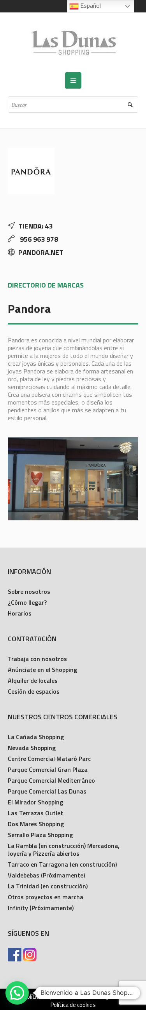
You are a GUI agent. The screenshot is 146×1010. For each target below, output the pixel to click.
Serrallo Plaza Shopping (40, 834)
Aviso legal (99, 997)
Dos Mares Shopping (36, 824)
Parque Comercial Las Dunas (47, 791)
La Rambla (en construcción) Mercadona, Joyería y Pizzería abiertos (64, 849)
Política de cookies (73, 1005)
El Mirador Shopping (35, 802)
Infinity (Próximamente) (41, 907)
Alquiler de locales (33, 680)
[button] (17, 993)
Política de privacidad (49, 997)
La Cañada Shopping (36, 736)
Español (90, 5)
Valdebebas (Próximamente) (46, 875)
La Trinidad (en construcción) (48, 886)
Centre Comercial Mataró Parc (49, 758)
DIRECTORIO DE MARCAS (46, 285)
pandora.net (40, 252)
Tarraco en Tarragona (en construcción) (62, 864)
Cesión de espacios (34, 691)
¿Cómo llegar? (27, 602)
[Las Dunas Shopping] (73, 42)
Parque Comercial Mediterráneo (51, 780)
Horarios (20, 613)
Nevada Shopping (32, 747)
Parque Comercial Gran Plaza (48, 769)
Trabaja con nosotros (37, 658)
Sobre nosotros (29, 591)
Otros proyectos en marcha (45, 897)
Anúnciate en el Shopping (42, 669)
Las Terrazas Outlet (35, 813)
